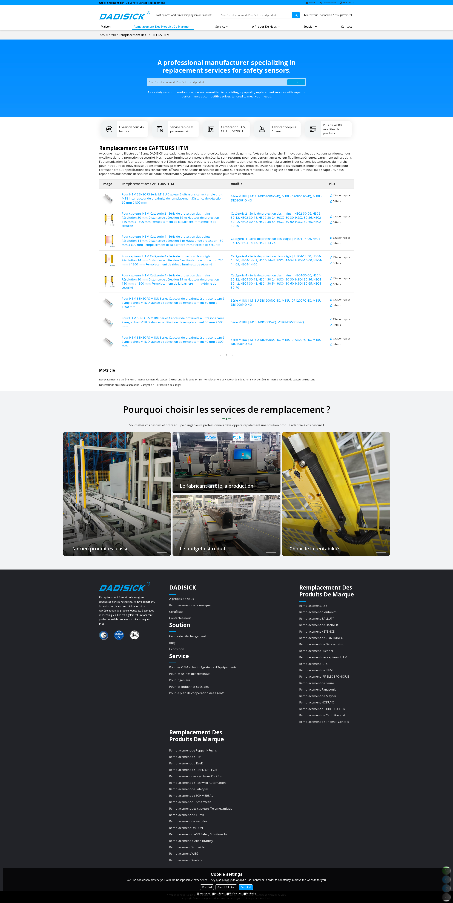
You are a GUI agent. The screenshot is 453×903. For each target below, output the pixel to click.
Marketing (251, 893)
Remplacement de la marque (190, 605)
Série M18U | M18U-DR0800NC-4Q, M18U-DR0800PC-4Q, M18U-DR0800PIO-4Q (276, 198)
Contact (346, 27)
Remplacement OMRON (186, 828)
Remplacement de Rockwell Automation (197, 783)
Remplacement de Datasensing (321, 644)
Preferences (235, 893)
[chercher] (296, 15)
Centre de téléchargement (187, 636)
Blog (172, 643)
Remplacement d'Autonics (318, 612)
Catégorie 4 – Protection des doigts (161, 384)
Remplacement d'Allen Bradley (191, 841)
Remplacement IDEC (313, 664)
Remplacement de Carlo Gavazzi (322, 715)
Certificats (176, 612)
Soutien (308, 27)
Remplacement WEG (183, 853)
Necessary (205, 893)
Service (220, 27)
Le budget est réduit (203, 549)
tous (113, 35)
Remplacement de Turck (186, 815)
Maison (106, 27)
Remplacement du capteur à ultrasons (293, 379)
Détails (337, 201)
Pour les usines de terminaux (189, 674)
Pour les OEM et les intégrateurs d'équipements (203, 667)
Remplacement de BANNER (318, 625)
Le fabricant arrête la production (216, 486)
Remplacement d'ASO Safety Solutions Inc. (199, 834)
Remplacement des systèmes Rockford (196, 776)
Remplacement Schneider (187, 847)
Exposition (176, 649)
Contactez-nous (180, 618)
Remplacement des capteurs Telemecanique (200, 808)
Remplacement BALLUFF (316, 618)
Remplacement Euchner (316, 651)
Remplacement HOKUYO (316, 702)
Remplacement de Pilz (185, 757)
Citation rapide (342, 195)
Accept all (246, 887)
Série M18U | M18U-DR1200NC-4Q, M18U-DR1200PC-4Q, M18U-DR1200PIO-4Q (276, 302)
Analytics (220, 893)
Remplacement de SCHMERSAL (191, 795)
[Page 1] (220, 355)
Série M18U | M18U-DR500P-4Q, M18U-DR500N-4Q (267, 322)
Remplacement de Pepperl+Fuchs (193, 750)
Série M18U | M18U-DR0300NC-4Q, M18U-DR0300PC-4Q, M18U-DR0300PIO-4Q (276, 342)
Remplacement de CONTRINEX (321, 638)
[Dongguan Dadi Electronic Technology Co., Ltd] (124, 15)
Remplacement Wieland (186, 860)
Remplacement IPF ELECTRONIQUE (324, 676)
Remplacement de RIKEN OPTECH (193, 770)
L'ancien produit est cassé (99, 549)
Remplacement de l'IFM (316, 670)
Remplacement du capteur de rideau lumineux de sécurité (236, 379)
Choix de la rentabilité (314, 549)
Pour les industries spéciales (189, 687)
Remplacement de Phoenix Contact (324, 722)
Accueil (104, 35)
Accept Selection (226, 887)
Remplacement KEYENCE (317, 631)
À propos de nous (264, 27)
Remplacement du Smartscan (190, 802)
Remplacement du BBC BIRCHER (322, 709)
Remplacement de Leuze (316, 683)
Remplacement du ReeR (186, 763)
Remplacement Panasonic (317, 689)
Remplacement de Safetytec (188, 789)
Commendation (329, 3)
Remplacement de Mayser (317, 696)
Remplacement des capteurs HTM (323, 657)
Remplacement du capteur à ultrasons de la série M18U (170, 379)
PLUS (102, 624)
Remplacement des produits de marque (161, 27)
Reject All (207, 887)
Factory (312, 3)
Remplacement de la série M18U (117, 379)
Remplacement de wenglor (188, 821)
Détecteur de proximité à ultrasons (119, 384)
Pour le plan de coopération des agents (196, 693)
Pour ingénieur (179, 680)
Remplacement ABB (313, 606)
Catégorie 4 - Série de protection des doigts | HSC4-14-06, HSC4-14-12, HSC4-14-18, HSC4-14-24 (276, 241)
